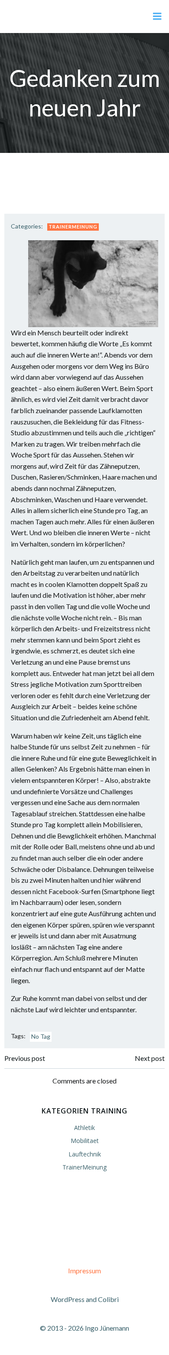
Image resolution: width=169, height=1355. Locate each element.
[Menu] (157, 16)
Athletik (84, 1127)
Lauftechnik (84, 1154)
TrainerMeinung (73, 226)
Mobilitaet (85, 1140)
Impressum (84, 1270)
